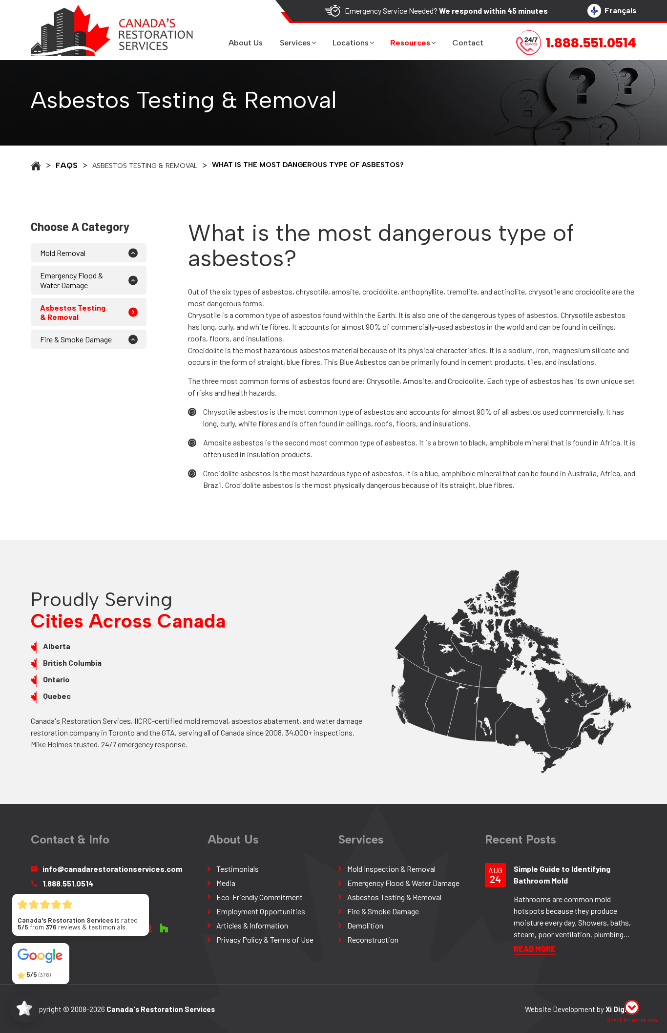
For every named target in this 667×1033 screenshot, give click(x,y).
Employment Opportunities (260, 911)
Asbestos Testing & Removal (394, 897)
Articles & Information (252, 925)
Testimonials (237, 868)
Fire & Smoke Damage (76, 339)
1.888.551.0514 (67, 883)
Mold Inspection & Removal (391, 868)
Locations (351, 42)
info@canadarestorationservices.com (112, 868)
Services (295, 42)
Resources (410, 42)
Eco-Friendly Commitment (259, 897)
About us (246, 42)
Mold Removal (62, 252)
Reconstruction (372, 939)
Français (620, 10)
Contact (467, 42)
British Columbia (72, 662)
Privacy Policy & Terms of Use (264, 939)
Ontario (56, 679)
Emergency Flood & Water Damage (71, 280)
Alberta (56, 646)
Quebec (57, 695)
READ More (535, 948)
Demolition (365, 925)
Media (225, 882)
